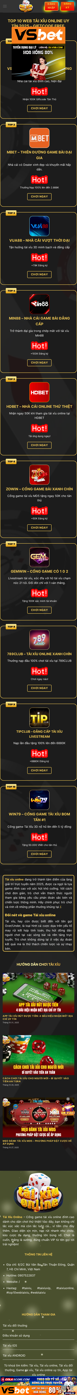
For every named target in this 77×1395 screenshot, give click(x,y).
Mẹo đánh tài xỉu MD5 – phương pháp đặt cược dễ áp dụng (37, 1142)
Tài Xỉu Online (12, 1217)
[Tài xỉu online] (26, 6)
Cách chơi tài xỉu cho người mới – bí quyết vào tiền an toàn (36, 1080)
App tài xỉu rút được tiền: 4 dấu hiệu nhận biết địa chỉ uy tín (38, 1017)
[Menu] (5, 6)
